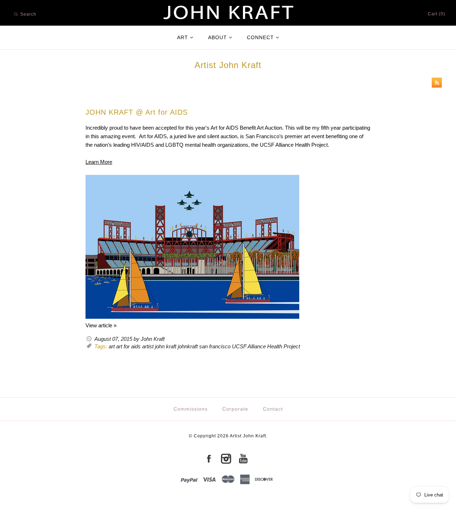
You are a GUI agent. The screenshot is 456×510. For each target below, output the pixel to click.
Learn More (99, 162)
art (112, 346)
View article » (101, 325)
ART (182, 37)
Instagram (226, 459)
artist (148, 346)
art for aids (128, 346)
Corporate (235, 409)
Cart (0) (436, 13)
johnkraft (188, 346)
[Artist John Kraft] (228, 4)
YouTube (243, 459)
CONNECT (260, 37)
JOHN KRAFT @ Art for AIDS (137, 112)
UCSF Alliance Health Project (266, 346)
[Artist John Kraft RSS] (435, 84)
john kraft (165, 346)
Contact (273, 409)
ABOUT (217, 37)
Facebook (209, 459)
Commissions (190, 409)
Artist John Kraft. (249, 435)
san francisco (214, 346)
